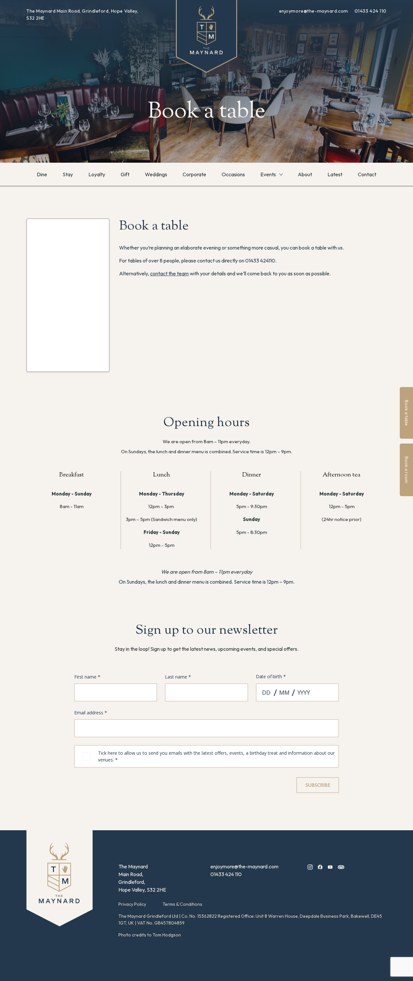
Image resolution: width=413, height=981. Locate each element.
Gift (125, 174)
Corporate (194, 174)
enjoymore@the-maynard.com (314, 11)
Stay (68, 174)
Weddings (156, 174)
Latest (334, 174)
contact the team (169, 273)
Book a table (406, 413)
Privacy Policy (132, 904)
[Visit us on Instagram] (310, 866)
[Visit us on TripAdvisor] (341, 866)
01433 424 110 (371, 11)
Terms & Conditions (182, 904)
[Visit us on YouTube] (330, 866)
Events (268, 174)
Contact (367, 174)
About (305, 174)
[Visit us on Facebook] (320, 866)
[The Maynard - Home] (59, 878)
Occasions (233, 174)
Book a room (406, 469)
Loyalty (96, 174)
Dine (42, 174)
